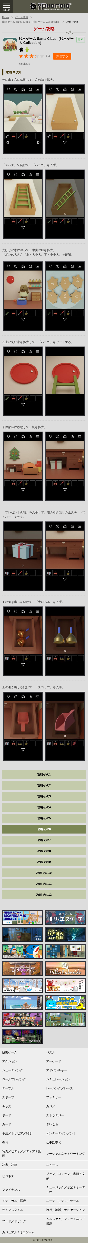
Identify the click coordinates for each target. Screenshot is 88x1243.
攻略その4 (44, 807)
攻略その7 (44, 840)
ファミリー (53, 1097)
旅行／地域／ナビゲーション (65, 1210)
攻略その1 (44, 774)
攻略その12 (44, 894)
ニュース (52, 1165)
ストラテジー (55, 1115)
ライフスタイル (12, 1210)
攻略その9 (44, 862)
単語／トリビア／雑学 (17, 1133)
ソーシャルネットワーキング (65, 1153)
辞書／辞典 (9, 1165)
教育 (5, 1142)
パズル (50, 1052)
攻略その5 (44, 818)
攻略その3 (44, 796)
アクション (9, 1061)
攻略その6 (72, 21)
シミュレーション (58, 1079)
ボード (6, 1115)
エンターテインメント (61, 1133)
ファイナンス (11, 1189)
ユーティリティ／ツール (62, 1201)
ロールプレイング (14, 1079)
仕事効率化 (53, 1142)
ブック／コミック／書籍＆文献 (65, 1176)
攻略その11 (44, 883)
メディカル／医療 (14, 1201)
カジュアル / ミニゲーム (18, 1232)
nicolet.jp (24, 63)
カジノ (50, 1106)
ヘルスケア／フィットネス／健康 (65, 1221)
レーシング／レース (59, 1088)
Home (5, 17)
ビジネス (8, 1176)
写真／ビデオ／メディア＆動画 (21, 1154)
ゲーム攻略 (21, 17)
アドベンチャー (56, 1070)
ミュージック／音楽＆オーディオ (65, 1190)
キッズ (6, 1106)
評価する (62, 56)
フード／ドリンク (14, 1221)
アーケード (53, 1061)
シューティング (12, 1070)
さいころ (52, 1124)
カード (6, 1124)
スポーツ (8, 1097)
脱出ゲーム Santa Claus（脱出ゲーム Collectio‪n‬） (31, 21)
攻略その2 (44, 785)
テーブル (8, 1088)
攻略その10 (44, 872)
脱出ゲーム (9, 1052)
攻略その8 (44, 851)
